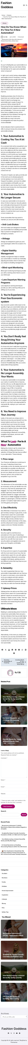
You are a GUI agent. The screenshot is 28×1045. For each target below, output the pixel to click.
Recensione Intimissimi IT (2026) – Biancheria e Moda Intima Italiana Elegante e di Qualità (14, 827)
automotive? (6, 39)
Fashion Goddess (14, 1028)
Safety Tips (5, 912)
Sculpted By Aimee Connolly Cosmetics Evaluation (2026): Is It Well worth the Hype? (14, 956)
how (13, 39)
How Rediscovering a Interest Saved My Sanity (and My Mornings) (13, 699)
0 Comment (21, 37)
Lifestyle (4, 23)
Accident (4, 873)
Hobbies (4, 886)
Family (4, 882)
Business (4, 877)
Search (3, 811)
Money (4, 903)
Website (3, 793)
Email (3, 787)
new (7, 41)
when (14, 41)
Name (3, 780)
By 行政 (5, 37)
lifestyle (3, 41)
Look (13, 441)
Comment (4, 758)
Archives (5, 1013)
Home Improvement (7, 890)
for (10, 39)
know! (19, 39)
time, (10, 41)
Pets (3, 907)
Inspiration (5, 895)
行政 (19, 672)
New (3, 444)
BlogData (22, 1040)
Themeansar (13, 1042)
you (17, 41)
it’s (16, 39)
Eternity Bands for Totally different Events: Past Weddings (12, 741)
